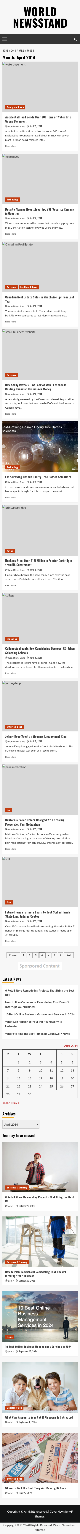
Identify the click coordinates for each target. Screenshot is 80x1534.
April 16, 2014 (36, 218)
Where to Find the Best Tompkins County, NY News (37, 1033)
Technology (12, 199)
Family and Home (15, 107)
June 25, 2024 (25, 1492)
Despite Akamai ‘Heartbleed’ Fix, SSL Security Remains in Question (40, 211)
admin (11, 1206)
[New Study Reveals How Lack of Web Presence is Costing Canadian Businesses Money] (40, 354)
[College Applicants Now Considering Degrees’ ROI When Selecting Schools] (40, 618)
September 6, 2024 (28, 1422)
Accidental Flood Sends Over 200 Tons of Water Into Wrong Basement (38, 119)
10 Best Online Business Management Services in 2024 (40, 1014)
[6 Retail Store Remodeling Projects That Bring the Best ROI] (40, 1167)
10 (40, 1070)
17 (40, 1078)
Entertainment (14, 726)
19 (61, 1078)
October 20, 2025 (27, 1205)
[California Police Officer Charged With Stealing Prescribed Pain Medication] (40, 789)
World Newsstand (40, 17)
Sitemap (40, 1529)
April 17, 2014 (36, 126)
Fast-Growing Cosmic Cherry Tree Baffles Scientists (38, 477)
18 (51, 1078)
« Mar (6, 1102)
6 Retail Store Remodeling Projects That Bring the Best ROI (39, 993)
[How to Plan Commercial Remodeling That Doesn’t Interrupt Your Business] (40, 1241)
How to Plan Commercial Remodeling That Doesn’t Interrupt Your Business (37, 1004)
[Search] (75, 39)
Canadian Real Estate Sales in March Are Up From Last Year (39, 299)
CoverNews (57, 1511)
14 (7, 1078)
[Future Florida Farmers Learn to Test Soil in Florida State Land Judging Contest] (40, 882)
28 (7, 1094)
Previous (13, 955)
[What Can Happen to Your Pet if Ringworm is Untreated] (40, 1387)
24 (40, 1086)
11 (51, 1070)
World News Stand (16, 126)
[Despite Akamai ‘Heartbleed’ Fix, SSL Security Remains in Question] (40, 179)
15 (18, 1078)
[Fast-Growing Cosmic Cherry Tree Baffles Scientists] (40, 446)
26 (61, 1086)
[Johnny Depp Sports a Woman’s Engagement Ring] (40, 706)
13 (72, 1070)
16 (29, 1078)
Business (11, 287)
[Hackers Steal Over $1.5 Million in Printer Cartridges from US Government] (40, 530)
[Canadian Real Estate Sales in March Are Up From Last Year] (40, 267)
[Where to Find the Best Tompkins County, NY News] (40, 1458)
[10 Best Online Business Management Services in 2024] (40, 1316)
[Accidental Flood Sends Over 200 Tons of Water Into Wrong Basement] (40, 87)
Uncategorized (14, 1407)
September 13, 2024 (28, 1351)
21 (7, 1086)
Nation (10, 550)
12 (61, 1070)
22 (18, 1086)
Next (69, 955)
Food (9, 902)
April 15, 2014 (36, 481)
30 (29, 1094)
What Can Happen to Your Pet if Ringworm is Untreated (33, 1024)
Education (12, 638)
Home (9, 1336)
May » (15, 1102)
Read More (10, 146)
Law (8, 810)
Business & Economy (17, 1187)
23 (29, 1086)
